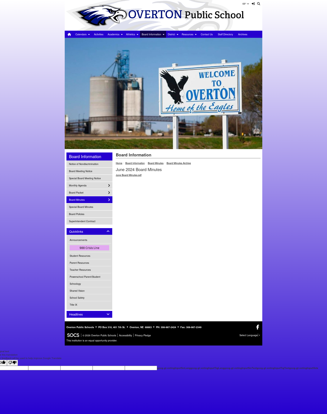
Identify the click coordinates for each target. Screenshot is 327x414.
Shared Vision (77, 290)
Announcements (78, 240)
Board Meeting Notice (80, 171)
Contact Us (207, 34)
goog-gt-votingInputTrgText (273, 368)
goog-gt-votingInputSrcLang (174, 368)
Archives (242, 34)
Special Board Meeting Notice (85, 178)
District (171, 34)
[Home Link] (69, 34)
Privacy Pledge (143, 335)
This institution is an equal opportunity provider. (91, 340)
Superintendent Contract (82, 221)
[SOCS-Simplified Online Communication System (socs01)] (73, 335)
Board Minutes (156, 163)
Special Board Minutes (81, 207)
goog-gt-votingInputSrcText (240, 368)
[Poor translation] (12, 363)
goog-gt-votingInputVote (303, 368)
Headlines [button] (79, 314)
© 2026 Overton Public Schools (99, 335)
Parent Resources (79, 262)
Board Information (151, 34)
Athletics (130, 34)
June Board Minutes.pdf (129, 175)
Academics (113, 34)
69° (245, 3)
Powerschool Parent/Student (85, 276)
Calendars (81, 34)
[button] (89, 34)
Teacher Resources (80, 269)
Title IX (73, 304)
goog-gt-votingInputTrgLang (207, 368)
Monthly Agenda (78, 185)
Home (119, 163)
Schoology (75, 283)
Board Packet (76, 192)
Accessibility (125, 335)
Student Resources (80, 255)
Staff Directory (225, 34)
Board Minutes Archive (179, 163)
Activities (98, 34)
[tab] (89, 231)
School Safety (77, 297)
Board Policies (76, 214)
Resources (187, 34)
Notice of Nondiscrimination (83, 164)
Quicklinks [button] (80, 231)
